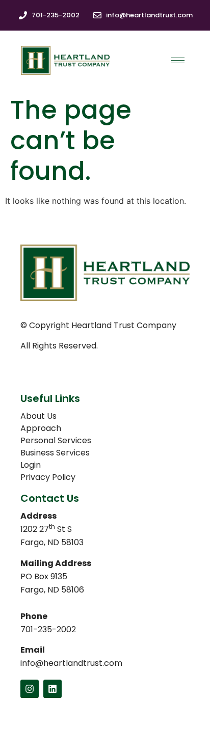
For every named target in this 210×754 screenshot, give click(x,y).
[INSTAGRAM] (29, 689)
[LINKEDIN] (52, 689)
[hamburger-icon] (177, 60)
